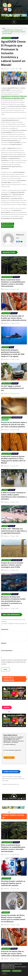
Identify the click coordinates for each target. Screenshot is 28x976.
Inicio (3, 28)
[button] (14, 797)
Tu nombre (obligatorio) (9, 744)
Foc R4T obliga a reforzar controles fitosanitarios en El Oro (12, 388)
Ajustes (4, 973)
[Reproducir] (4, 698)
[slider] (13, 798)
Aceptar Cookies (6, 970)
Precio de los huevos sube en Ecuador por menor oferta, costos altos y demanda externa (13, 318)
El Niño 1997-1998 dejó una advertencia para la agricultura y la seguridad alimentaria (14, 531)
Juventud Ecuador (8, 226)
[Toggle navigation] (14, 21)
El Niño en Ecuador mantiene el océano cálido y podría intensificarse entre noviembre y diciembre (14, 496)
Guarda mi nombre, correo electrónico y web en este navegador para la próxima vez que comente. (14, 662)
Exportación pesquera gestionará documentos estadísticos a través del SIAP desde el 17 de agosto (12, 353)
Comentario (4, 629)
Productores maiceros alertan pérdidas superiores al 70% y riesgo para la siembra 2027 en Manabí (13, 459)
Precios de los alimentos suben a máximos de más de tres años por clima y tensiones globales (14, 424)
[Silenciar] (21, 698)
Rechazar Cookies (16, 970)
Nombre (4, 643)
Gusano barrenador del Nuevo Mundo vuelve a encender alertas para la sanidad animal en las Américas (13, 918)
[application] (14, 693)
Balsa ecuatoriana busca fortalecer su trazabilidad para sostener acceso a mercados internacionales (13, 283)
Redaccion (6, 68)
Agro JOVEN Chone (8, 224)
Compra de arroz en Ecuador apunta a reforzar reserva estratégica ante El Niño (12, 565)
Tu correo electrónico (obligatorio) (12, 750)
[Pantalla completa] (24, 698)
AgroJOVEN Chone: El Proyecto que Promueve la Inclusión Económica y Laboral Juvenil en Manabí (13, 31)
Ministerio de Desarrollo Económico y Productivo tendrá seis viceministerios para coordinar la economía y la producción (13, 601)
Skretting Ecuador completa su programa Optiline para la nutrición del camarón (13, 883)
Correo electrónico (7, 650)
